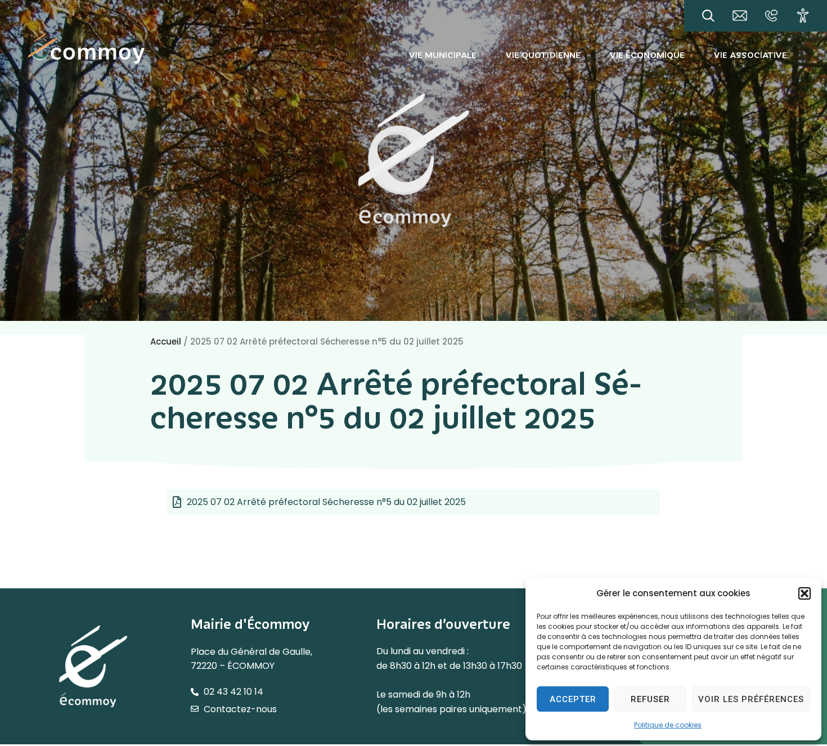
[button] (804, 593)
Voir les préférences (751, 699)
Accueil (165, 341)
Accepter (573, 699)
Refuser (650, 699)
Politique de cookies (668, 725)
